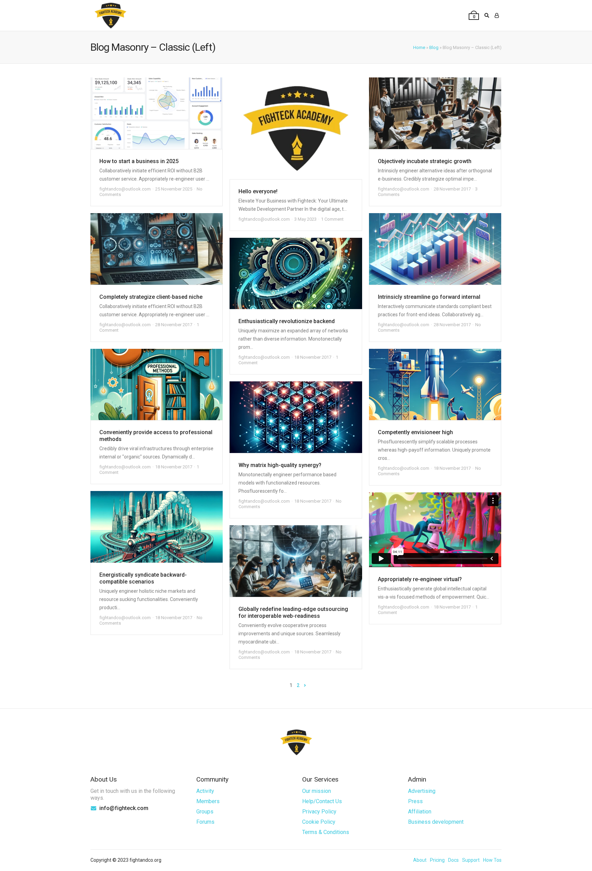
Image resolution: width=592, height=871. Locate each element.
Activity (205, 791)
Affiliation (419, 811)
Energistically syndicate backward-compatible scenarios (143, 578)
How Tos (492, 860)
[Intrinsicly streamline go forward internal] (435, 249)
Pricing (437, 860)
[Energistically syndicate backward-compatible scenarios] (156, 527)
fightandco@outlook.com (125, 189)
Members (208, 801)
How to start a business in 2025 (138, 161)
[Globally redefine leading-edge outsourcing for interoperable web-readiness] (296, 561)
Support (471, 860)
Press (415, 801)
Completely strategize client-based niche (150, 297)
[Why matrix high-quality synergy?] (296, 417)
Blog (434, 47)
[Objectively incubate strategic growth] (435, 113)
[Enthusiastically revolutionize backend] (296, 273)
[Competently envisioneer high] (435, 384)
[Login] (497, 15)
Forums (205, 822)
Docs (453, 860)
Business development (436, 822)
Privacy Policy (319, 811)
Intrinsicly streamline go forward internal (429, 297)
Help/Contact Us (322, 801)
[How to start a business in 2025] (156, 113)
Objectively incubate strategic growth (424, 161)
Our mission (316, 791)
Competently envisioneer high (415, 432)
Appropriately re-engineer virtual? (420, 579)
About (420, 860)
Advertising (421, 791)
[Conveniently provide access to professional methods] (156, 384)
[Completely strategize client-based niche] (156, 249)
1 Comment (332, 219)
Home (419, 47)
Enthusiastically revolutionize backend (286, 321)
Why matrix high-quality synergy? (279, 465)
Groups (204, 811)
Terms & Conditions (325, 832)
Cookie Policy (318, 822)
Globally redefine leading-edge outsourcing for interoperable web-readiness (293, 612)
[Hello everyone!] (296, 128)
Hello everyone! (258, 191)
